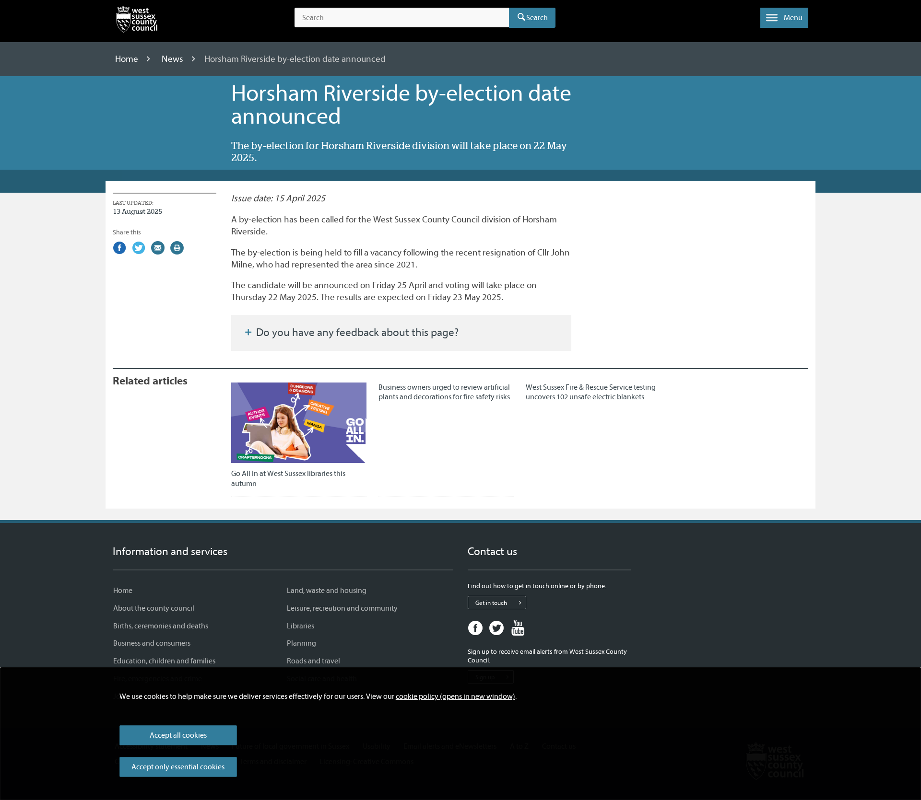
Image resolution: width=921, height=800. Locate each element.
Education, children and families (164, 661)
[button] (784, 18)
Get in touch (491, 602)
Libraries (300, 626)
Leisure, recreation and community (342, 608)
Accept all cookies (178, 735)
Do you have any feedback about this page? (356, 332)
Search (537, 17)
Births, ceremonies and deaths (160, 626)
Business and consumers (151, 643)
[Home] (137, 21)
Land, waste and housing (326, 590)
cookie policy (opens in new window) (455, 696)
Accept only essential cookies (177, 767)
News (173, 59)
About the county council (153, 608)
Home (127, 59)
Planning (301, 643)
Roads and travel (313, 661)
